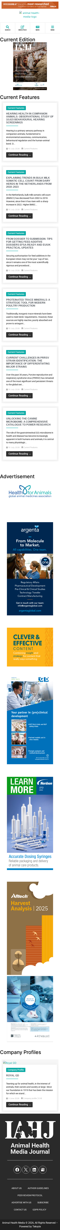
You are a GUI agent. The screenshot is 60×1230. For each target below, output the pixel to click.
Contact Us (20, 1209)
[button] (30, 465)
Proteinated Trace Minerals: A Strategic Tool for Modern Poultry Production (28, 302)
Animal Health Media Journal (30, 1148)
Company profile (16, 1070)
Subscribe (43, 1202)
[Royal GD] (9, 1062)
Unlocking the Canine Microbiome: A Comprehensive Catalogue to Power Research (28, 421)
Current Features (16, 108)
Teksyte (36, 1226)
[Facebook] (17, 1170)
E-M (40, 1098)
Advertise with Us (21, 1202)
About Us (17, 1188)
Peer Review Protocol (30, 1195)
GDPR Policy (39, 1209)
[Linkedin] (34, 1170)
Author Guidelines (38, 1188)
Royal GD (12, 1075)
